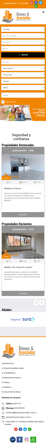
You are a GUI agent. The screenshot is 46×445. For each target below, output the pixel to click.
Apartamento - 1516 (23, 229)
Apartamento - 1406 (23, 150)
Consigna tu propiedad (10, 3)
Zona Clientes (24, 3)
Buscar (24, 55)
